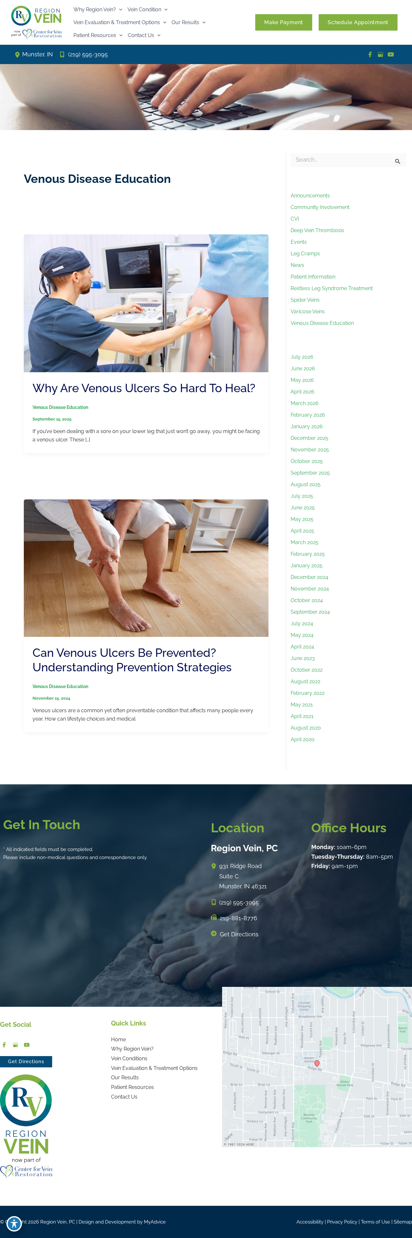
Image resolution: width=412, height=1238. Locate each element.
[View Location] (18, 54)
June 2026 (303, 368)
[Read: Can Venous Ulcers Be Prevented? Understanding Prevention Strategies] (146, 567)
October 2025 (307, 461)
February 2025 (308, 554)
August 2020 (306, 728)
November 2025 (310, 450)
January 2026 (307, 426)
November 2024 (310, 589)
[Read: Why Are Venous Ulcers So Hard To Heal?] (146, 302)
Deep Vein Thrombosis (317, 230)
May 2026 (302, 380)
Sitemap (403, 1222)
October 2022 (307, 670)
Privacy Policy (342, 1222)
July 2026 (302, 357)
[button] (119, 9)
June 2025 (303, 508)
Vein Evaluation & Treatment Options (154, 1068)
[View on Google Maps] (317, 1066)
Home (118, 1039)
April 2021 (302, 716)
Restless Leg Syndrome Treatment (332, 288)
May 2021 (302, 705)
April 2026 (302, 392)
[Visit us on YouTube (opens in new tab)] (390, 54)
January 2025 (307, 565)
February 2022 (307, 693)
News (297, 265)
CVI (295, 219)
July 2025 (302, 496)
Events (299, 242)
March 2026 (305, 403)
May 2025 (302, 519)
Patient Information (313, 277)
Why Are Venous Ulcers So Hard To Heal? (144, 388)
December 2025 (309, 438)
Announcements (310, 196)
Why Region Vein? (132, 1049)
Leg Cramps (305, 253)
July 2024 (302, 623)
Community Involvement (320, 207)
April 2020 (302, 739)
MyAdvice (155, 1222)
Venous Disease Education (60, 407)
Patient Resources (132, 1087)
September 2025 (310, 473)
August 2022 (305, 681)
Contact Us (124, 1097)
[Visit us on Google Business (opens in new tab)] (380, 54)
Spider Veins (305, 300)
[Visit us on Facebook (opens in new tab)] (370, 54)
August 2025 (306, 484)
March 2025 (304, 542)
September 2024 (310, 612)
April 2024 (302, 647)
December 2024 (309, 577)
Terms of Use (375, 1222)
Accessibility (309, 1222)
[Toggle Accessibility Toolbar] (14, 1224)
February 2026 (308, 415)
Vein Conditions (129, 1058)
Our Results (125, 1077)
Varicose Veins (308, 311)
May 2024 (302, 635)
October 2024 (307, 600)
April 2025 (302, 531)
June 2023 (303, 658)
